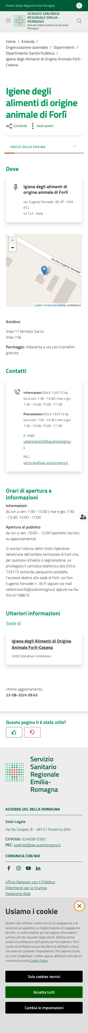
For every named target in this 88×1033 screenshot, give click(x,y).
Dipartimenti (64, 47)
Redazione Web (18, 893)
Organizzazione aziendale (27, 47)
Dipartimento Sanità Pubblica (30, 53)
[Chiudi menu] (70, 10)
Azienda (27, 41)
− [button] (12, 248)
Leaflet (38, 305)
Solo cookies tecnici (44, 976)
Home (11, 41)
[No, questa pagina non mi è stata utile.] (32, 732)
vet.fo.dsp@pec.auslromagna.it (45, 462)
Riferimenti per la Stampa (26, 888)
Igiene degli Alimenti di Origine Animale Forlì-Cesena (44, 62)
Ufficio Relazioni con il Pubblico (30, 882)
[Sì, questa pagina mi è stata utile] (14, 732)
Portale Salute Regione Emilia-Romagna (30, 5)
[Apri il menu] (8, 20)
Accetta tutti (44, 992)
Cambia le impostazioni (44, 1008)
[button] (79, 21)
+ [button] (12, 240)
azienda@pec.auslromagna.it (37, 845)
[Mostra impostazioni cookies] (83, 516)
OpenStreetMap (56, 305)
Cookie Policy (39, 960)
